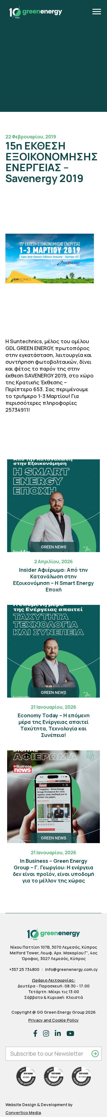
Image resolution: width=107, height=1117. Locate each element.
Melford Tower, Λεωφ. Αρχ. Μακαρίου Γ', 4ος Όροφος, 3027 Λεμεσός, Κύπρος (53, 955)
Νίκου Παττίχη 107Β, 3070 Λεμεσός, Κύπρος (53, 947)
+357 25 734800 (24, 969)
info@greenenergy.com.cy (71, 969)
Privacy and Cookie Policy (53, 1020)
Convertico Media (23, 1112)
